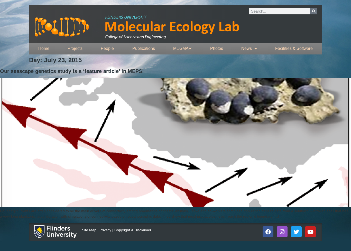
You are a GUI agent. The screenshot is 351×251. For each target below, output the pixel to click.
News (246, 48)
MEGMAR (182, 48)
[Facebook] (268, 231)
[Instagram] (282, 231)
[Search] (313, 11)
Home (43, 48)
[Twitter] (296, 231)
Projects (75, 48)
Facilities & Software (294, 48)
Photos (216, 48)
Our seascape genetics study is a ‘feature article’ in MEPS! (72, 71)
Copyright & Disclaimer (132, 230)
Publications (143, 48)
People (107, 48)
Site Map (89, 230)
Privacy (105, 230)
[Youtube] (310, 231)
